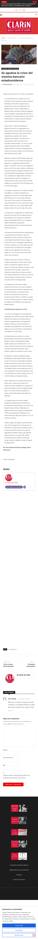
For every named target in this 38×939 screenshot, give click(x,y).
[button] (34, 2)
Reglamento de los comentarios (19, 870)
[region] (19, 922)
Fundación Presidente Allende (19, 865)
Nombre (5, 750)
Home (3, 38)
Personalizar (19, 930)
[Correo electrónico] (24, 487)
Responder (10, 710)
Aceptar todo (19, 925)
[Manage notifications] (33, 935)
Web (4, 765)
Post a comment (30, 84)
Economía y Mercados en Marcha (10, 68)
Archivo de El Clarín (19, 879)
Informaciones (11, 38)
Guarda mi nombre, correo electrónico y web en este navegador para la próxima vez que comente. (16, 777)
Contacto (19, 875)
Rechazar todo (19, 935)
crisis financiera (12, 649)
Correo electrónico (8, 757)
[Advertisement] (19, 568)
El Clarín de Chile (7, 84)
